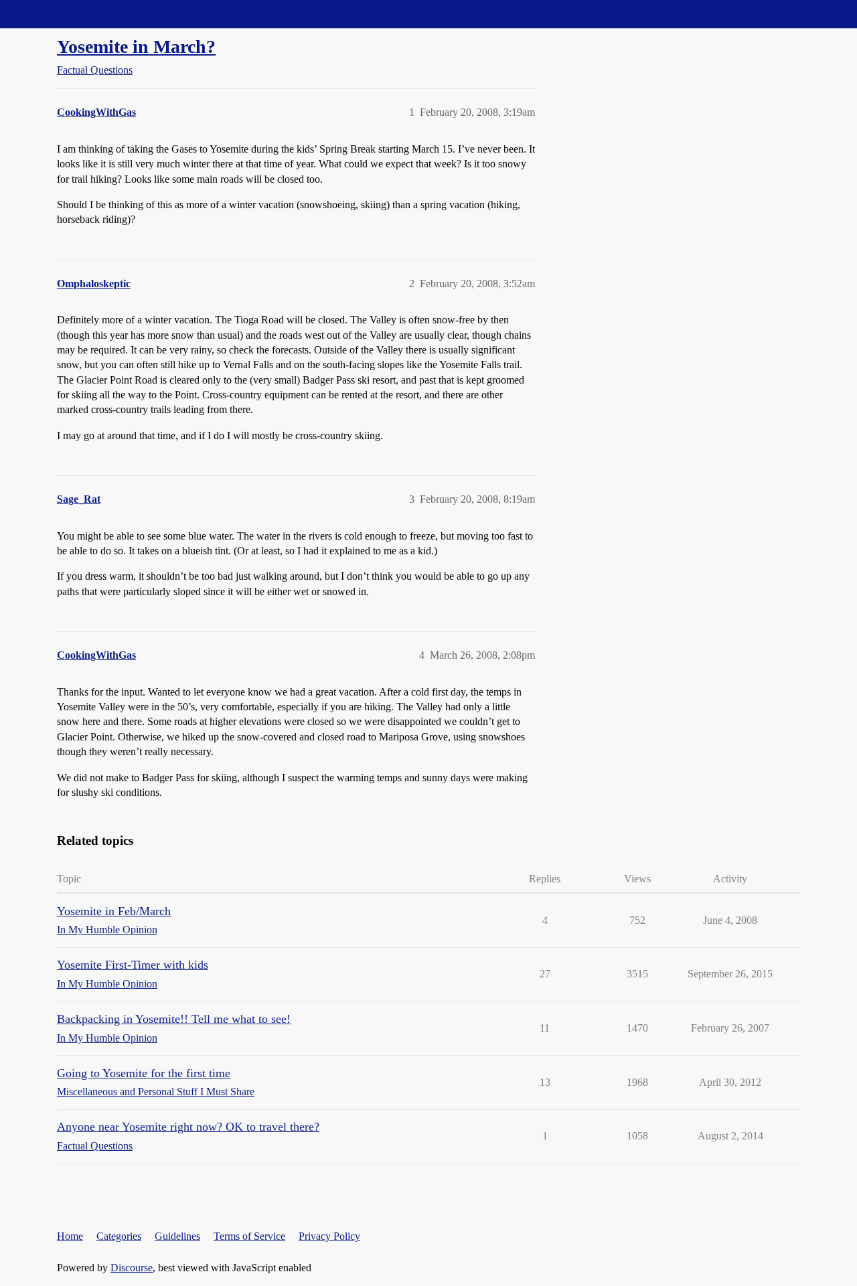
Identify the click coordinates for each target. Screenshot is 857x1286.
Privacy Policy (329, 1236)
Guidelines (177, 1236)
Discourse (131, 1267)
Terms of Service (249, 1236)
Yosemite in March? (136, 46)
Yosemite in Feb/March (114, 911)
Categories (118, 1236)
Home (70, 1236)
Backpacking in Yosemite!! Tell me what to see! (174, 1019)
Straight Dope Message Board (70, 13)
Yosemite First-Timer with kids (132, 964)
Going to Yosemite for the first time (143, 1073)
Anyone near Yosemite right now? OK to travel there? (188, 1126)
